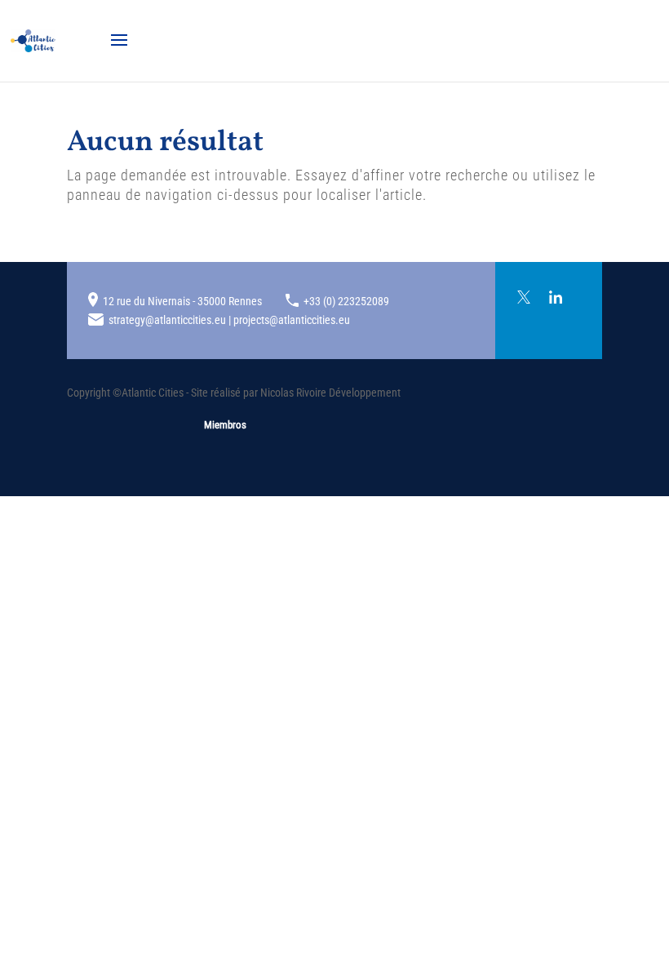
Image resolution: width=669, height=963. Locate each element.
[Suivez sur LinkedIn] (555, 297)
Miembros (225, 425)
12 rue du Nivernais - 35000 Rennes (182, 301)
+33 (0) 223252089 (346, 301)
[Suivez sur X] (523, 297)
